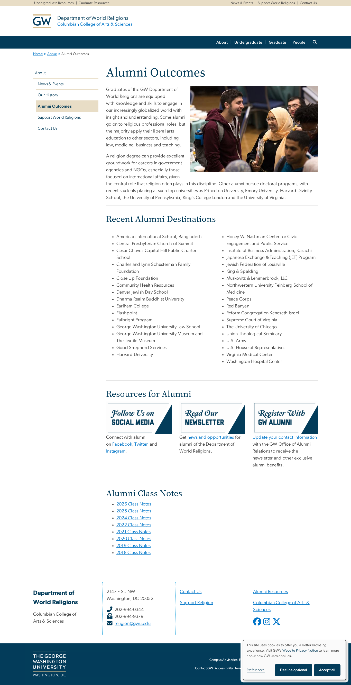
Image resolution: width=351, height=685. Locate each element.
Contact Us (308, 3)
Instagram (115, 451)
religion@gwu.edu (133, 623)
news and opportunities (211, 437)
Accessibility (224, 668)
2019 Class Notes (133, 545)
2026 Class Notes (133, 504)
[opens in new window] (257, 625)
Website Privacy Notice (300, 650)
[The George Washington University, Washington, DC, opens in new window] (49, 664)
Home (38, 54)
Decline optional (293, 670)
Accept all (327, 670)
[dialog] (294, 660)
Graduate (277, 42)
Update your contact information (285, 437)
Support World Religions (276, 3)
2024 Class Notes (133, 518)
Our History (48, 95)
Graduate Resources (94, 3)
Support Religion (196, 602)
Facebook (122, 444)
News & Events (241, 3)
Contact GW (204, 668)
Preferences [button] (256, 670)
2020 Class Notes (133, 539)
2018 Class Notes (133, 552)
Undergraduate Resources (54, 3)
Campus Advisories (223, 660)
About (222, 42)
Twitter (140, 444)
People (299, 42)
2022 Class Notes (133, 525)
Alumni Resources (270, 591)
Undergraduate (248, 42)
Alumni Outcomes (55, 106)
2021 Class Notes (133, 532)
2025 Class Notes (133, 511)
